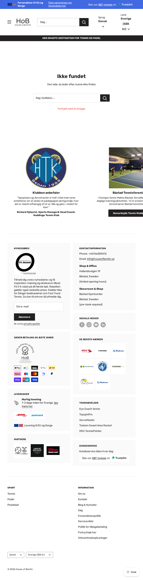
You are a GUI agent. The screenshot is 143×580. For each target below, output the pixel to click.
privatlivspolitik (32, 323)
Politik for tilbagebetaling (92, 526)
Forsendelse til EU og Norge (45, 4)
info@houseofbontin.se (101, 259)
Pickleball (13, 504)
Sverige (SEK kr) (36, 554)
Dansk (12, 554)
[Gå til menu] (9, 21)
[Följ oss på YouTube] (96, 324)
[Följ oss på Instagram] (89, 324)
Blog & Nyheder (87, 504)
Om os (81, 493)
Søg (80, 510)
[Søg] (84, 22)
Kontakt (82, 499)
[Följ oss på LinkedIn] (103, 324)
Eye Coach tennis (89, 408)
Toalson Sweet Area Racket (95, 425)
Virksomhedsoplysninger (92, 537)
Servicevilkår (85, 521)
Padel (10, 499)
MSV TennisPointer (90, 431)
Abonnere (24, 317)
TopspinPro (86, 414)
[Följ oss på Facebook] (82, 324)
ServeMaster (87, 420)
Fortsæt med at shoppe (71, 108)
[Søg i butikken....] (105, 98)
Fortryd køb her (87, 532)
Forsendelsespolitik (89, 515)
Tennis (11, 493)
